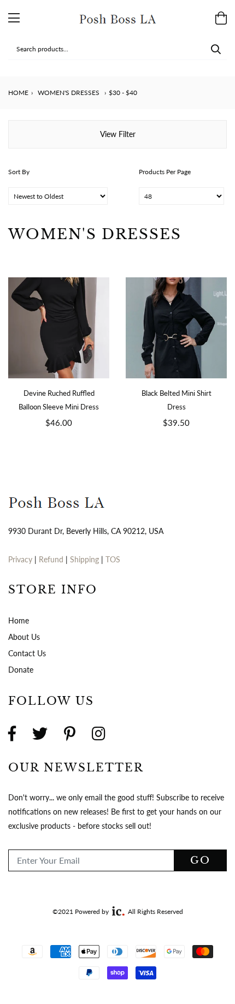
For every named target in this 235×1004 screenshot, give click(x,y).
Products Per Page (165, 172)
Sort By (19, 172)
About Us (24, 636)
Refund (52, 559)
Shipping (85, 559)
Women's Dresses (68, 92)
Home (18, 92)
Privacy (20, 559)
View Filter (118, 134)
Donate (20, 669)
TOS (112, 559)
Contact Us (27, 653)
